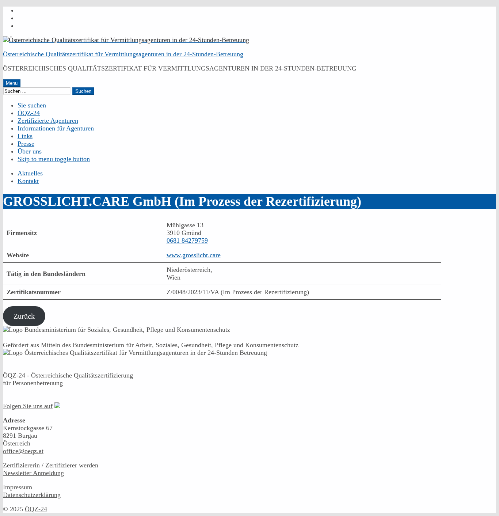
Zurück (24, 316)
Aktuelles (30, 173)
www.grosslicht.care (194, 255)
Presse (26, 143)
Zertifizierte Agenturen (48, 120)
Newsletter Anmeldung (33, 473)
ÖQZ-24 (29, 113)
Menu (12, 83)
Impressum (17, 487)
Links (25, 136)
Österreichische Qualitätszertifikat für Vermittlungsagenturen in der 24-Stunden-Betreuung (123, 54)
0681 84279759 (187, 240)
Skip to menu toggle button (54, 159)
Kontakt (28, 181)
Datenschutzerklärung (32, 494)
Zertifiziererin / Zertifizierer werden (50, 465)
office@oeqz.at (23, 451)
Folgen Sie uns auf (28, 406)
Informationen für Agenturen (56, 128)
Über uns (30, 151)
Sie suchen (32, 105)
